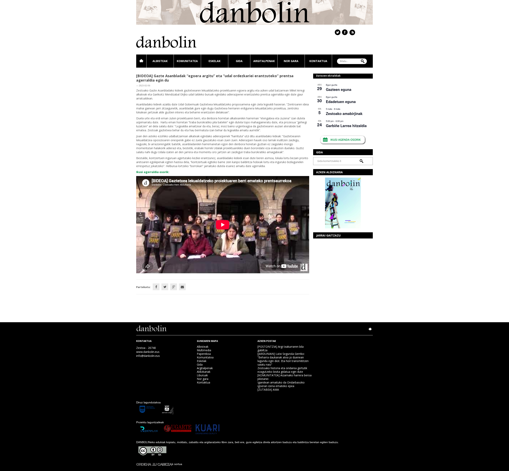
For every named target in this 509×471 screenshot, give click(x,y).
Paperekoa (204, 354)
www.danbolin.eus (147, 352)
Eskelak (215, 61)
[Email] (182, 286)
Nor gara (291, 61)
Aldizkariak (203, 372)
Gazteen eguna (338, 89)
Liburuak (202, 375)
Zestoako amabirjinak (344, 113)
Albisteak (160, 61)
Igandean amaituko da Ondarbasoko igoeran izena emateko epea (281, 384)
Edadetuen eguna (341, 101)
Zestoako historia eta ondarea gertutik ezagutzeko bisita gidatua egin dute (282, 370)
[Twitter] (164, 286)
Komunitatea (187, 61)
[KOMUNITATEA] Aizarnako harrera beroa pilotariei (284, 377)
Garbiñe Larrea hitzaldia (346, 125)
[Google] (173, 286)
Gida (239, 61)
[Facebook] (156, 286)
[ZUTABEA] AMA (268, 389)
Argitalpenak (264, 61)
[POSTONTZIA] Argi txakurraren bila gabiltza (280, 348)
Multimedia (204, 350)
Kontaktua (318, 61)
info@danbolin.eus (148, 356)
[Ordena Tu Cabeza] (154, 464)
